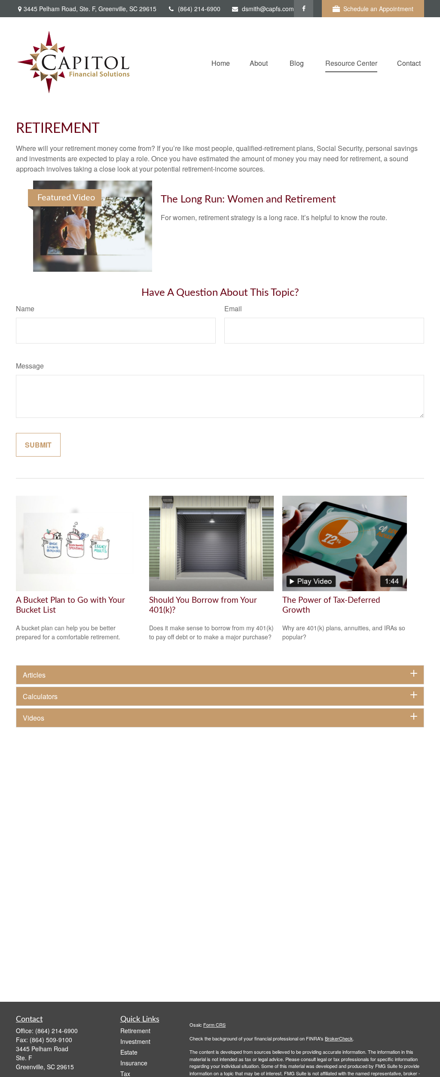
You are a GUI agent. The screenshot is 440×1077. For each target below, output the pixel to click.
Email (233, 308)
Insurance (133, 1063)
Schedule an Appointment (378, 8)
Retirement (135, 1030)
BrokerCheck (339, 1038)
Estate (129, 1052)
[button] (220, 62)
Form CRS (214, 1024)
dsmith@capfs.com (268, 8)
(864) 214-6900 (199, 8)
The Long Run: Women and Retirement (248, 199)
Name (25, 308)
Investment (135, 1041)
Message (30, 366)
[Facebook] (303, 8)
